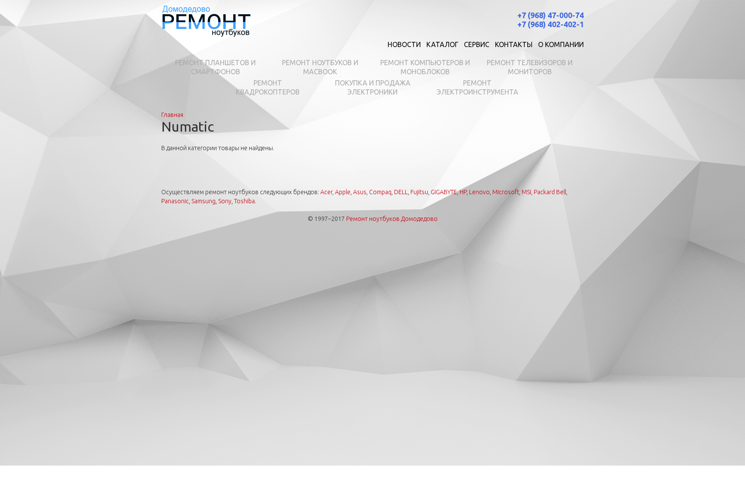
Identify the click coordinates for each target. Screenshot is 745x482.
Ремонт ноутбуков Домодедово (392, 218)
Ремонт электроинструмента (477, 87)
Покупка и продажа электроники (372, 87)
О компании (561, 44)
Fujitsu (419, 192)
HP (463, 192)
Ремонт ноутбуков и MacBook (320, 67)
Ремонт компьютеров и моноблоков (425, 67)
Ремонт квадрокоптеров (268, 87)
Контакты (513, 44)
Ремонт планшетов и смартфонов (215, 67)
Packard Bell (550, 192)
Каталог (442, 44)
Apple (343, 192)
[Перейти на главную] (206, 20)
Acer (326, 192)
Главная (172, 114)
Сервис (476, 44)
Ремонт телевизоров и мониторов (530, 67)
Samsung (203, 201)
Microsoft (505, 192)
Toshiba (244, 201)
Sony (225, 201)
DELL (401, 192)
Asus (359, 192)
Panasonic (175, 201)
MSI (526, 192)
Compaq (380, 192)
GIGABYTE (444, 192)
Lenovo (479, 192)
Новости (404, 44)
